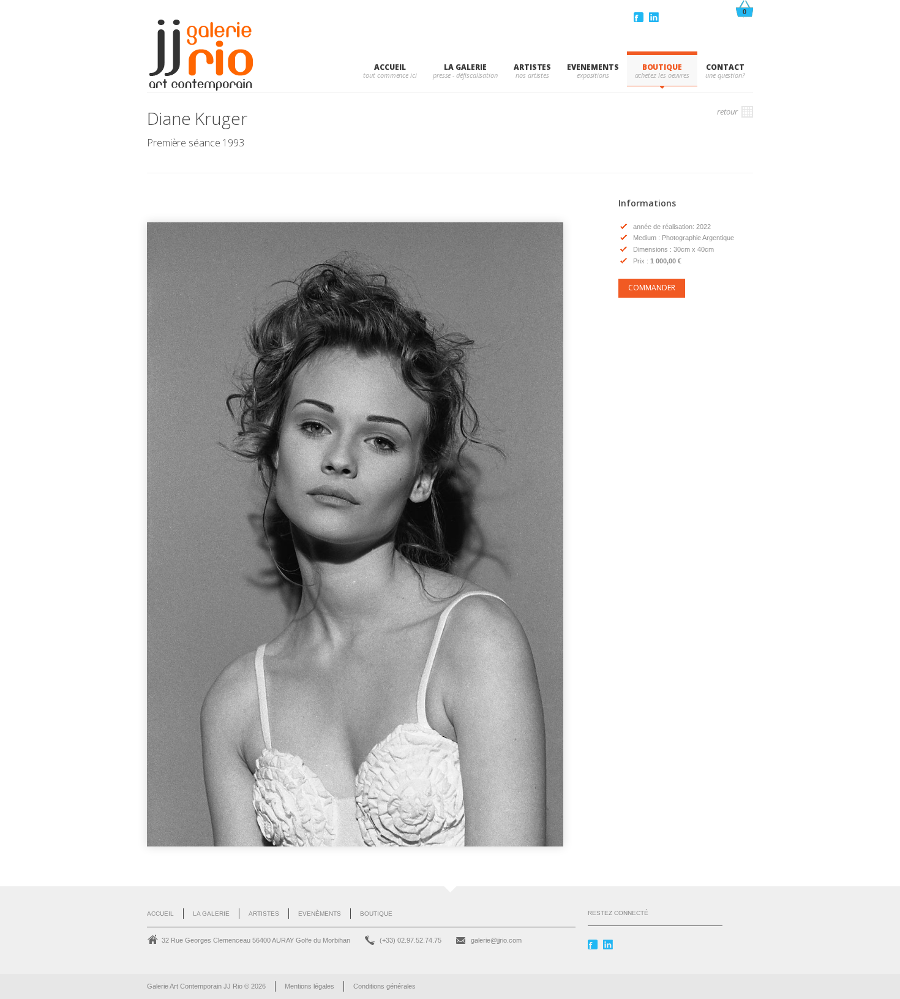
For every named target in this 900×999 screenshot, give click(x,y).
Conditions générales (384, 986)
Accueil (389, 67)
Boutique (376, 913)
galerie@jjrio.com (496, 940)
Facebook (640, 17)
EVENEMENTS (592, 67)
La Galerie (211, 913)
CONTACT (725, 67)
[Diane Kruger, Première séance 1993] (355, 534)
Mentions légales (309, 986)
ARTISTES (532, 67)
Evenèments (319, 913)
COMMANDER (651, 287)
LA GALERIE (465, 67)
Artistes (264, 913)
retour (728, 111)
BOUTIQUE (662, 67)
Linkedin (655, 17)
